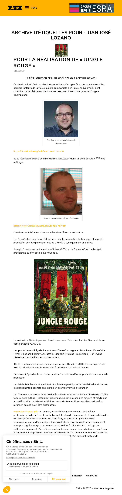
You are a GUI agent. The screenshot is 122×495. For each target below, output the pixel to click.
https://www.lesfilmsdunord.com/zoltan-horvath (40, 226)
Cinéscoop (19, 71)
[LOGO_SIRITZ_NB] (15, 8)
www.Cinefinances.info (26, 411)
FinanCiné (91, 475)
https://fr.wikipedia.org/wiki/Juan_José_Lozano (39, 151)
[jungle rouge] (61, 50)
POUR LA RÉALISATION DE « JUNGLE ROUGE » (58, 62)
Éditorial (77, 475)
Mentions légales (104, 488)
